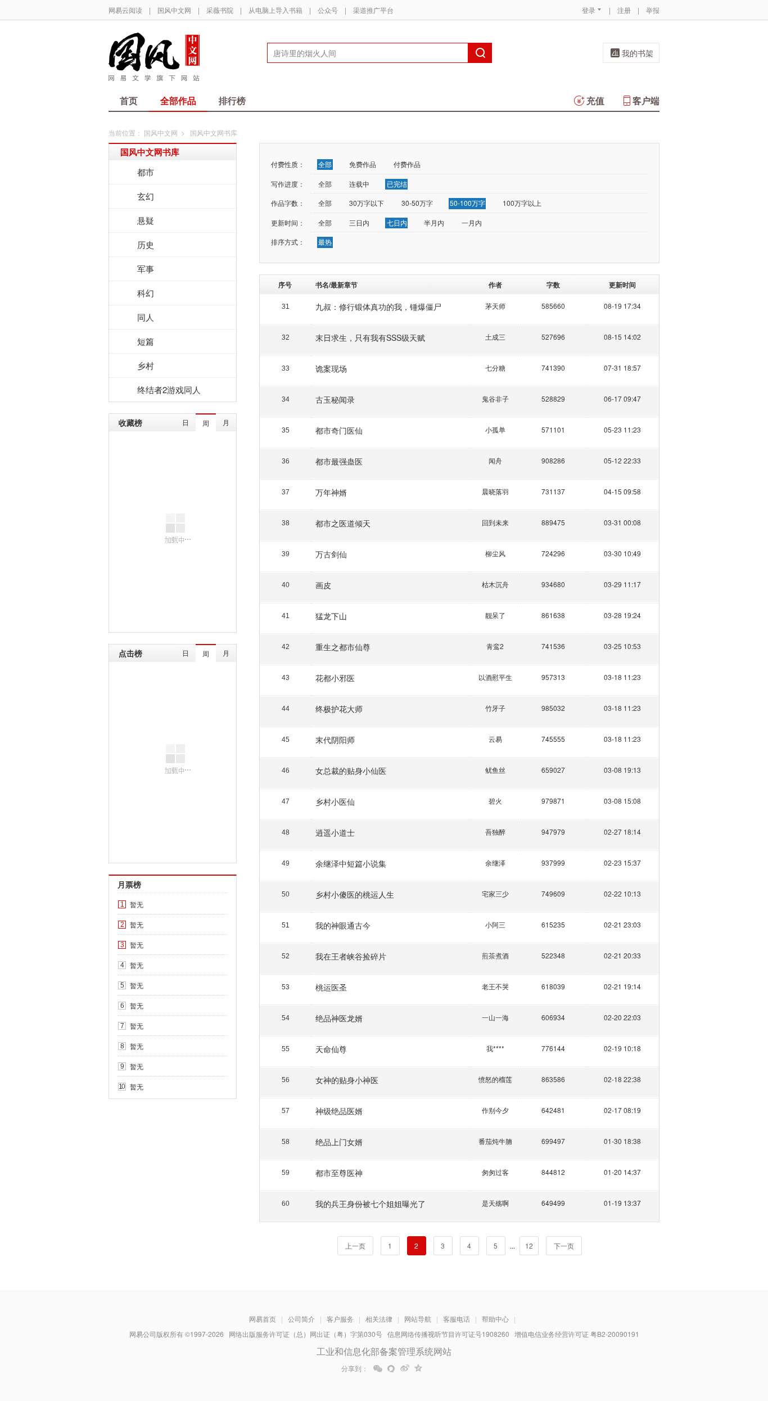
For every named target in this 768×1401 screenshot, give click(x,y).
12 (529, 1245)
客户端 (646, 100)
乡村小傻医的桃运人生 (354, 894)
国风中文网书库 (149, 152)
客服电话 (456, 1318)
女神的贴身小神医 (346, 1079)
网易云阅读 (125, 10)
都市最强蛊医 (339, 461)
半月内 (434, 222)
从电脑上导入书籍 (275, 10)
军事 (145, 268)
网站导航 (417, 1318)
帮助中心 (495, 1318)
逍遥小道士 (335, 832)
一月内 (472, 222)
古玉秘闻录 (335, 399)
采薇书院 (219, 10)
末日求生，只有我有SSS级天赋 (370, 337)
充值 (595, 100)
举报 (652, 10)
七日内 (397, 222)
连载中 (359, 183)
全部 (325, 164)
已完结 (397, 183)
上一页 (355, 1245)
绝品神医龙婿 (339, 1018)
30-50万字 (417, 203)
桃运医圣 (331, 987)
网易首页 (262, 1318)
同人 (145, 317)
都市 (145, 172)
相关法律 (378, 1318)
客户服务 (340, 1318)
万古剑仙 (331, 554)
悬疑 (145, 220)
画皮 (323, 585)
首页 (129, 100)
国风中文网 (174, 10)
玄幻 (145, 196)
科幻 (145, 293)
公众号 (328, 10)
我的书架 (637, 52)
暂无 (136, 904)
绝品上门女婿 (339, 1141)
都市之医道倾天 (343, 523)
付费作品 (407, 164)
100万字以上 (522, 203)
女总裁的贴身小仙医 (350, 770)
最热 (325, 241)
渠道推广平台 (373, 10)
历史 (145, 244)
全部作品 (178, 100)
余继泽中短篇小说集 (350, 863)
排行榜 (232, 100)
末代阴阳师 (335, 739)
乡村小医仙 (335, 801)
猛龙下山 (331, 615)
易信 (391, 1368)
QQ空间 (418, 1368)
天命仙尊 (331, 1049)
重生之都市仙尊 (343, 646)
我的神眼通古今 (343, 925)
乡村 (145, 365)
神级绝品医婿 (339, 1110)
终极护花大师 (339, 708)
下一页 (564, 1245)
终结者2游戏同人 (169, 389)
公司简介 (301, 1318)
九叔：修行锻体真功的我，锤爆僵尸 (378, 306)
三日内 (359, 222)
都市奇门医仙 (339, 430)
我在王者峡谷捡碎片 (350, 956)
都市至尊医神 (339, 1172)
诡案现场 (331, 368)
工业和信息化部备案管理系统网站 (384, 1351)
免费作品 (362, 164)
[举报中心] (690, 1335)
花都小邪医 (335, 677)
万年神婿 (331, 492)
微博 (404, 1368)
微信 (377, 1368)
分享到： (354, 1368)
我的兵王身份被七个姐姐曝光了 (370, 1203)
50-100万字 (467, 203)
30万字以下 (366, 203)
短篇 (145, 341)
